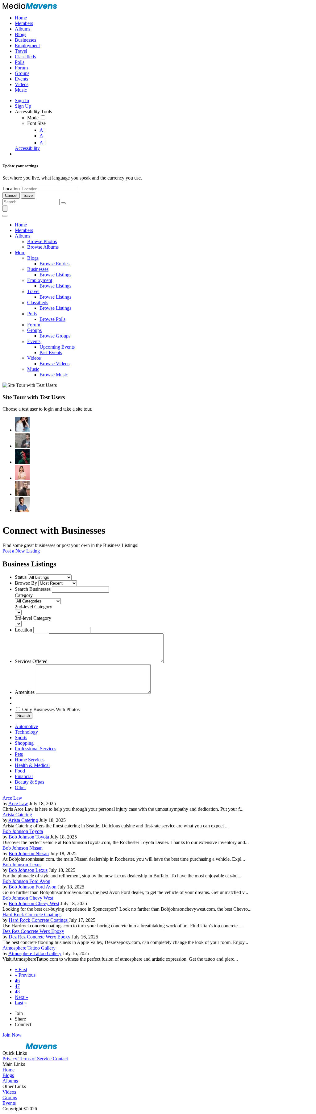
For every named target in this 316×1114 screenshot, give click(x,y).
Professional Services (35, 748)
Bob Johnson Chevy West (27, 898)
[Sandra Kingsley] (22, 472)
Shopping (24, 743)
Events (9, 1103)
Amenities (25, 692)
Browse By (26, 583)
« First (21, 969)
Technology (26, 732)
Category (24, 595)
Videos (9, 1092)
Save (28, 195)
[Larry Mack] (22, 440)
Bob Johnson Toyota (22, 831)
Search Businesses (33, 589)
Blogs (8, 1075)
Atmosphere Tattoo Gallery (29, 947)
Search (23, 715)
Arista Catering (17, 814)
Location (11, 188)
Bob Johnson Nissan (22, 848)
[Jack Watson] (22, 504)
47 (17, 986)
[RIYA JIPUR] (22, 424)
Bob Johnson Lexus (21, 864)
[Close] (4, 216)
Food (20, 770)
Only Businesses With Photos (51, 709)
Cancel (11, 195)
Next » (21, 997)
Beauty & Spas (29, 782)
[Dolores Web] (22, 488)
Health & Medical (32, 765)
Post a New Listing (21, 550)
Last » (21, 1002)
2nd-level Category (33, 606)
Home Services (29, 759)
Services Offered (31, 661)
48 (17, 991)
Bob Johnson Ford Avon (26, 881)
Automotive (26, 726)
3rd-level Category (33, 618)
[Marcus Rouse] (22, 456)
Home (8, 1069)
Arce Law (12, 798)
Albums (10, 1080)
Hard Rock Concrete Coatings (31, 914)
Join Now (12, 1034)
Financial (24, 776)
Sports (21, 737)
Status (21, 577)
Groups (9, 1097)
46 (17, 980)
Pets (19, 754)
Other (20, 787)
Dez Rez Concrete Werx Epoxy (33, 931)
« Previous (25, 975)
